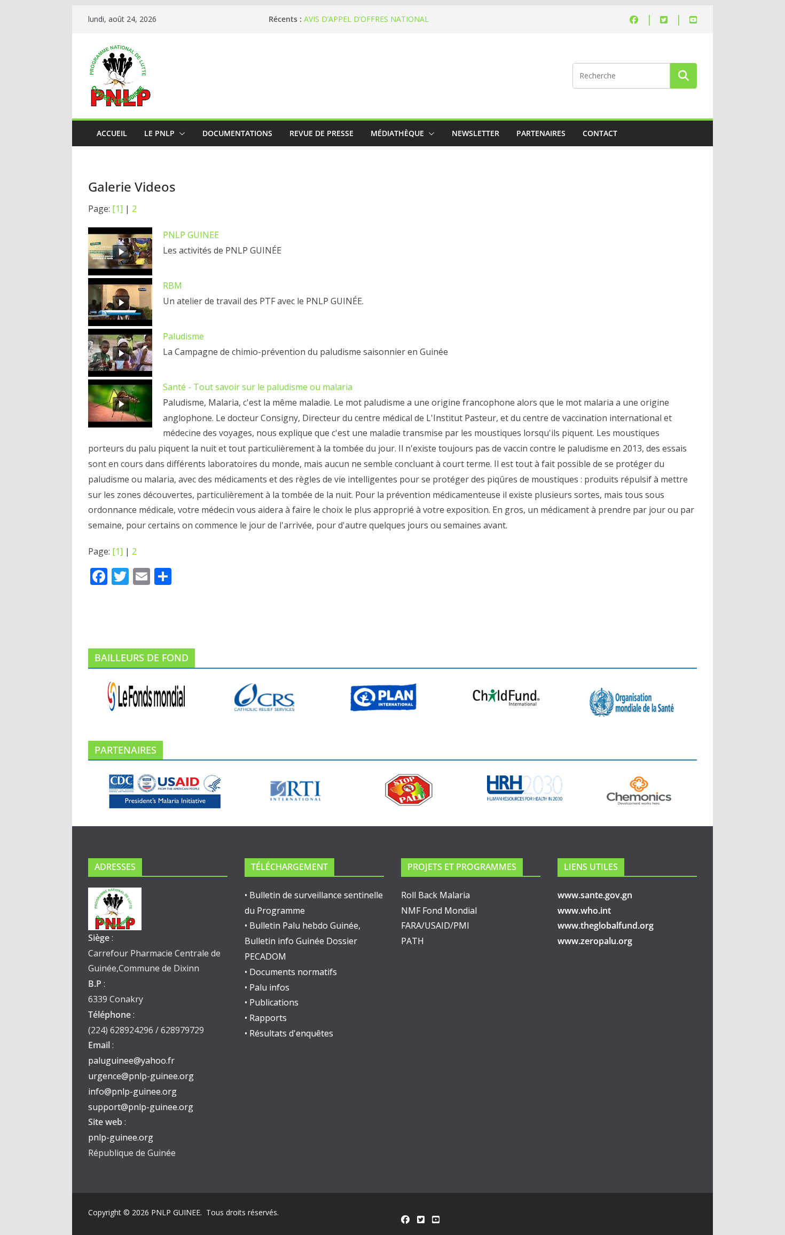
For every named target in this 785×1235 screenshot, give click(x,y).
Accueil (112, 133)
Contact (600, 133)
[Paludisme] (120, 353)
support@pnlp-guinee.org (140, 1107)
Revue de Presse (321, 133)
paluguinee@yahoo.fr (131, 1060)
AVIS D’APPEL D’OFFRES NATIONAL (366, 19)
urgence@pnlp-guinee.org (141, 1076)
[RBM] (120, 302)
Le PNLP (159, 133)
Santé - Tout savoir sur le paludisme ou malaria (257, 387)
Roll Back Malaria (435, 895)
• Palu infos (267, 987)
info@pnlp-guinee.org (132, 1091)
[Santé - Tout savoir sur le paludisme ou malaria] (120, 403)
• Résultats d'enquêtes (289, 1033)
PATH (412, 941)
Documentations (237, 133)
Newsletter (475, 133)
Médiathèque (397, 133)
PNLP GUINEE (191, 235)
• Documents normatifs (291, 972)
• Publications (272, 1002)
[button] (180, 133)
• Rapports (266, 1018)
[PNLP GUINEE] (120, 251)
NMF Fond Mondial (439, 910)
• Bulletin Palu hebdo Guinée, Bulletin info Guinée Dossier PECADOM (302, 941)
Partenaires (541, 133)
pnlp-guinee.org (120, 1137)
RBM (172, 285)
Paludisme (183, 336)
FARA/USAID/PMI (435, 925)
